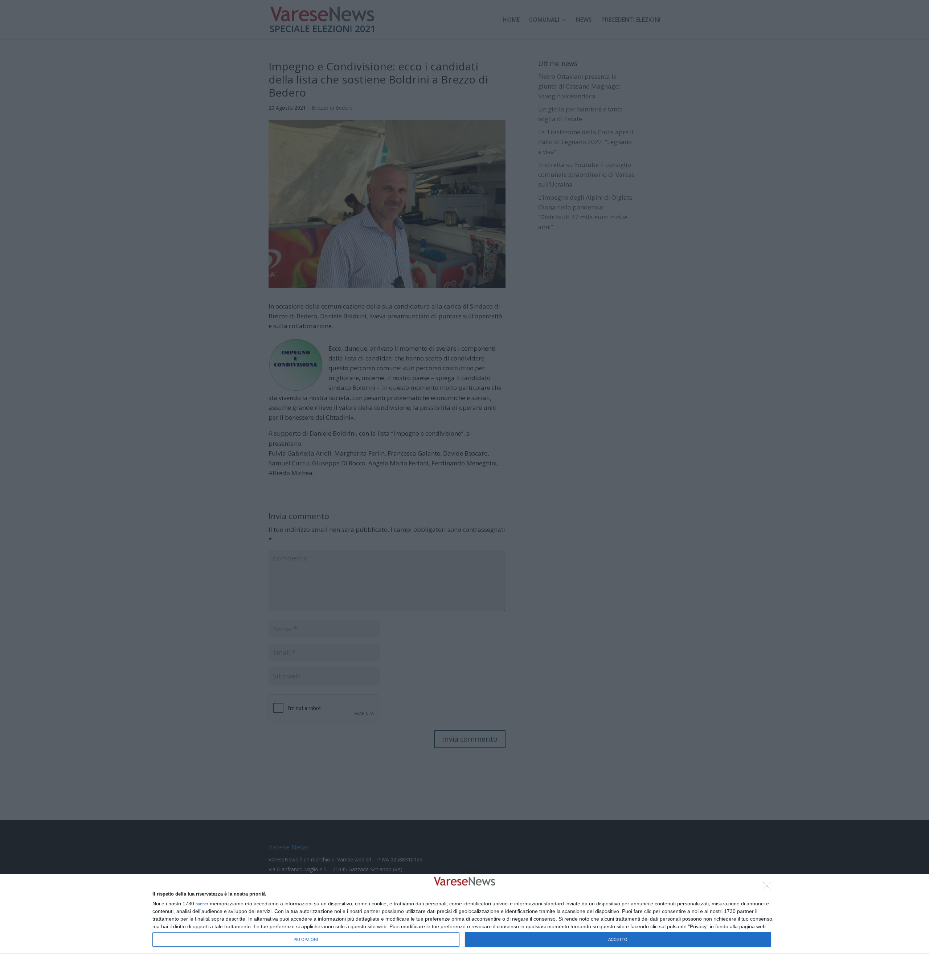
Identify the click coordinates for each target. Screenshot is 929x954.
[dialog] (464, 914)
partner (202, 904)
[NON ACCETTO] (769, 887)
